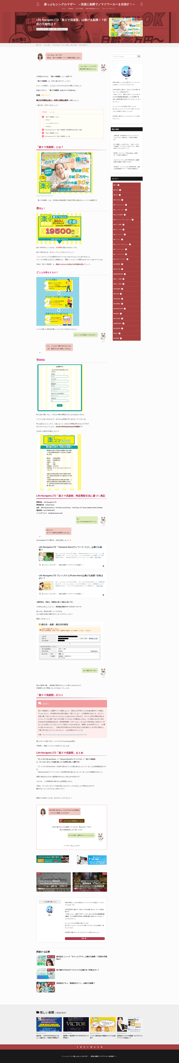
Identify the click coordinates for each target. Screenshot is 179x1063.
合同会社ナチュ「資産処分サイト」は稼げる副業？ (75, 983)
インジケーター (120, 209)
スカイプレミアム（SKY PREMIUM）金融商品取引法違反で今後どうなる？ (126, 161)
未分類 (118, 294)
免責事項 (70, 8)
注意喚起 (119, 303)
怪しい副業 (52, 29)
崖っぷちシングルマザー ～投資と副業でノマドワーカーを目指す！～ (89, 4)
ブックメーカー (120, 249)
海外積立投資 (120, 308)
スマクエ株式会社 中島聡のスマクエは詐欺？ (103, 1037)
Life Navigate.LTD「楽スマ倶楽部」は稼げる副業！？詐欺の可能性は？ (70, 45)
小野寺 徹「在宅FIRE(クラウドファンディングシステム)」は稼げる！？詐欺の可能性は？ (126, 137)
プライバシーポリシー (108, 8)
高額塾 (118, 338)
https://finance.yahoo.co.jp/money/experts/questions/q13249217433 (65, 734)
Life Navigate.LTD (61, 29)
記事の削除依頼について (92, 8)
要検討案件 (119, 323)
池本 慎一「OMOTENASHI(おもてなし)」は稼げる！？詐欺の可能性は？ (47, 1037)
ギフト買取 (119, 224)
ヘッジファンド (120, 254)
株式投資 (119, 298)
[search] (139, 56)
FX (117, 185)
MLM (117, 195)
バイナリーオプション (122, 244)
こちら (74, 845)
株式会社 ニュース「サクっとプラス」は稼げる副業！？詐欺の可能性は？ (81, 957)
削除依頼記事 (120, 274)
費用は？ (47, 120)
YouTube (119, 200)
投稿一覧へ (84, 938)
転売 (117, 333)
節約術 (118, 313)
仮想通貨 (119, 264)
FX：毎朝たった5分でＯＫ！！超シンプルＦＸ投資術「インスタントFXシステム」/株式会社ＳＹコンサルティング (126, 146)
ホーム (64, 8)
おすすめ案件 (79, 8)
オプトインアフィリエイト (124, 219)
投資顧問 (118, 289)
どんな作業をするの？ (51, 123)
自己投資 (118, 318)
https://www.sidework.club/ (44, 195)
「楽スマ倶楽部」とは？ (51, 117)
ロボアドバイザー (121, 259)
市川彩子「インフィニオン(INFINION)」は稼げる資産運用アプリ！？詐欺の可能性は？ (127, 167)
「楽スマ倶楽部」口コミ (51, 133)
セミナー (118, 239)
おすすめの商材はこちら (73, 821)
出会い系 (118, 269)
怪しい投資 (119, 284)
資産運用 (118, 328)
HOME (39, 45)
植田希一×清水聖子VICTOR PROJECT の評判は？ (76, 1037)
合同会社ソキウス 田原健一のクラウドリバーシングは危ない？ (130, 1037)
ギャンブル (119, 229)
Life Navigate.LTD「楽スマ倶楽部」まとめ (56, 136)
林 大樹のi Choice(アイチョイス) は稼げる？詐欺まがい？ (77, 970)
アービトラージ (120, 205)
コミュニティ (120, 234)
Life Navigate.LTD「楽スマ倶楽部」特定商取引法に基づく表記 (62, 130)
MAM (117, 190)
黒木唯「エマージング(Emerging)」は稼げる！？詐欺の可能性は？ (126, 154)
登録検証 (47, 126)
